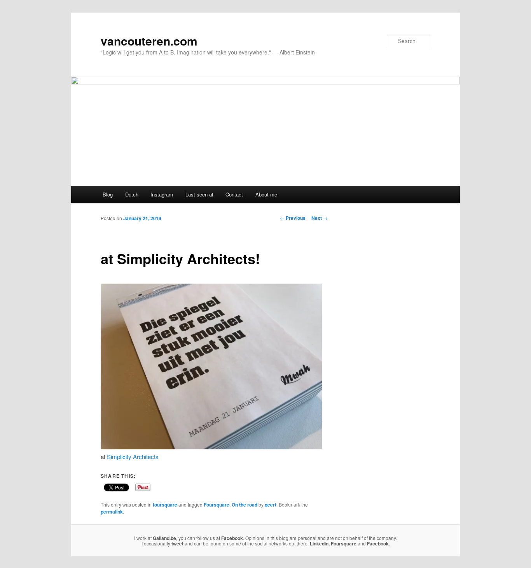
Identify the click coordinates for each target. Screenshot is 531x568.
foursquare (165, 504)
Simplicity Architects (133, 456)
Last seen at (199, 194)
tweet (177, 543)
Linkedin (319, 543)
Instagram (161, 194)
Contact (234, 194)
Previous (293, 217)
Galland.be (164, 538)
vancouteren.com (149, 40)
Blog (108, 194)
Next (319, 217)
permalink (112, 511)
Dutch (131, 194)
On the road (244, 504)
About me (266, 194)
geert (270, 504)
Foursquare (216, 504)
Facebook (232, 538)
